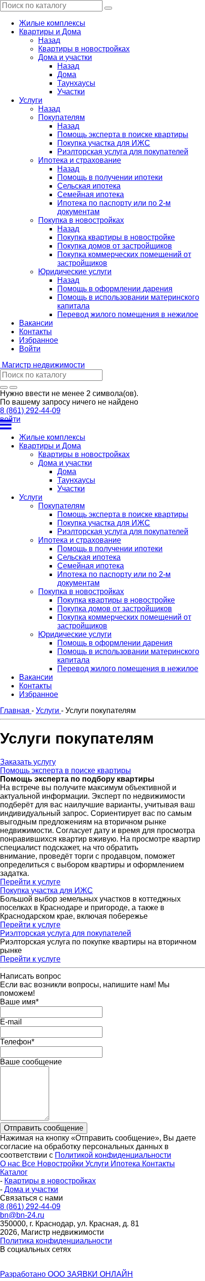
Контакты (158, 1164)
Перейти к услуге (30, 882)
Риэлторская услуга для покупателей (65, 933)
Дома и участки (31, 1189)
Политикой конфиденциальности (113, 1155)
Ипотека (126, 1164)
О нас (11, 1164)
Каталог (14, 1172)
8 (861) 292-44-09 (30, 411)
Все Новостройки (53, 1164)
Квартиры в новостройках (50, 1181)
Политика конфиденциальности (56, 1241)
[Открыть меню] (102, 425)
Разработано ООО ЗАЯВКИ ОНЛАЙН (66, 1274)
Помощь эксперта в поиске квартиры (65, 770)
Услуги (98, 1164)
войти (10, 419)
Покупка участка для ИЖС (46, 890)
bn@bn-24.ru (22, 1215)
